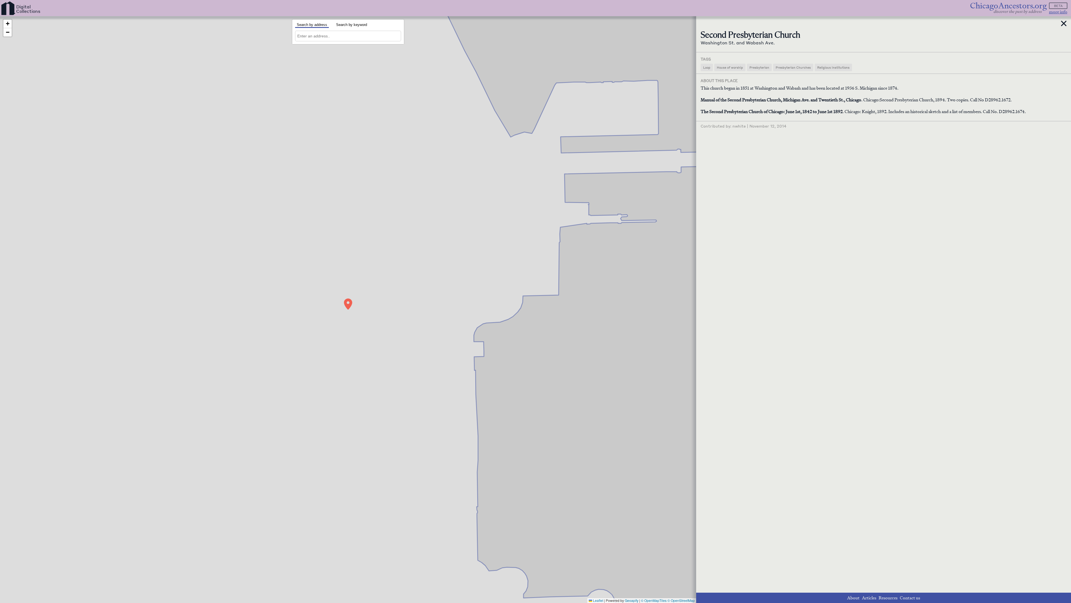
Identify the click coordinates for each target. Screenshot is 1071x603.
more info (1058, 12)
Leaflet (597, 600)
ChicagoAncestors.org (1008, 6)
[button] (348, 304)
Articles (869, 598)
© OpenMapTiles (654, 600)
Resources (888, 598)
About (853, 598)
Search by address (312, 25)
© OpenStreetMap (681, 600)
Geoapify (631, 600)
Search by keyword (351, 25)
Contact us (910, 598)
